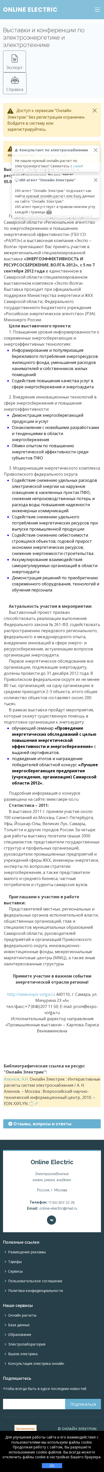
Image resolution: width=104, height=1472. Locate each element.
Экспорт (14, 67)
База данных (19, 1325)
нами (77, 166)
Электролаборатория (26, 1344)
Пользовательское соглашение (35, 1281)
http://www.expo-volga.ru (31, 994)
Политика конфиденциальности (35, 1290)
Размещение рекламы (27, 1252)
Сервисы (15, 1271)
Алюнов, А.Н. (16, 1079)
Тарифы (15, 1261)
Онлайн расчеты (22, 1315)
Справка (14, 89)
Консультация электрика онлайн (36, 1363)
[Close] (95, 110)
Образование (19, 1334)
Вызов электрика (23, 1354)
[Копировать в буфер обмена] (32, 1103)
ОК (52, 1465)
